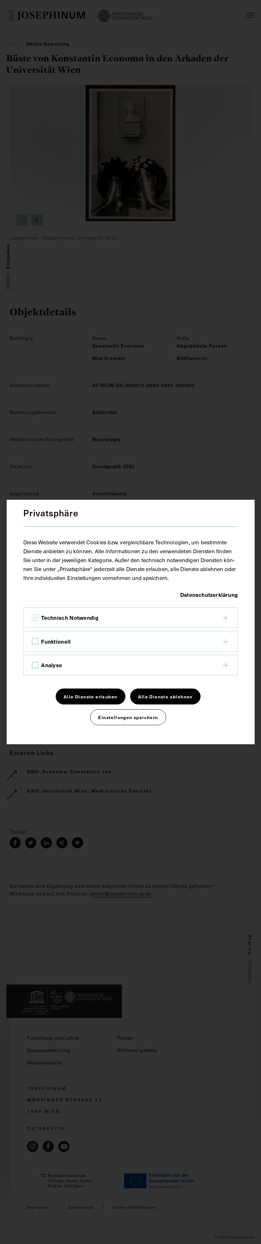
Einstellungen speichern (128, 717)
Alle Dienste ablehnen (165, 696)
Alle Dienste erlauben (90, 696)
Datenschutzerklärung (209, 594)
